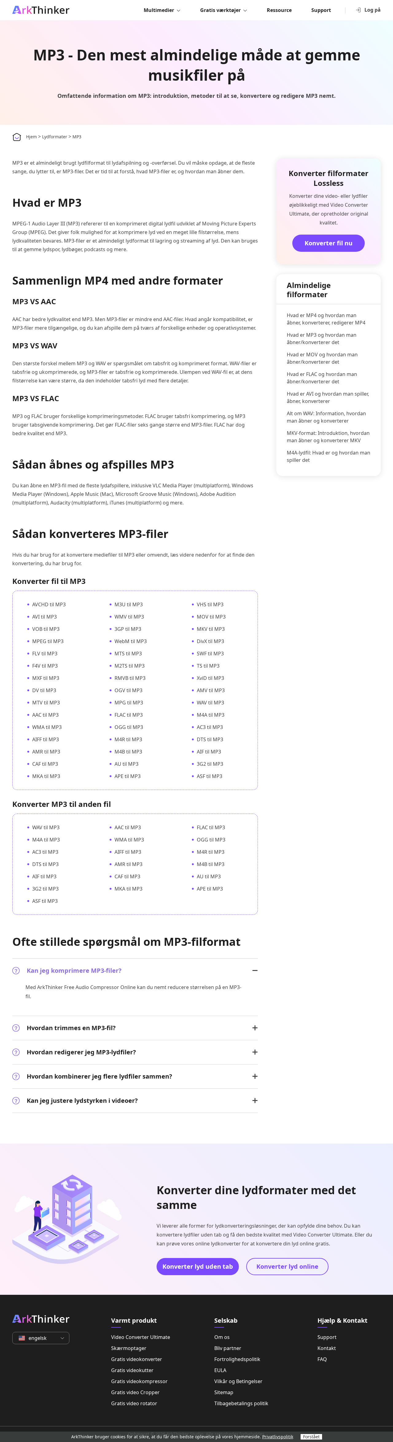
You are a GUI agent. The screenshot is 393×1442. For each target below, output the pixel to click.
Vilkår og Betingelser (238, 1381)
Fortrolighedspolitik (237, 1359)
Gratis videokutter (132, 1370)
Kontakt (326, 1348)
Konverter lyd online (287, 1266)
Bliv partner (227, 1348)
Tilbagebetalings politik (241, 1403)
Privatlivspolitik (277, 1437)
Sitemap (223, 1392)
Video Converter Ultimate (140, 1337)
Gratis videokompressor (139, 1381)
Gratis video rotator (134, 1403)
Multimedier (159, 10)
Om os (222, 1337)
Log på (372, 9)
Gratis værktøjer (220, 10)
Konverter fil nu (328, 243)
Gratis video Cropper (135, 1392)
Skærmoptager (128, 1348)
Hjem (31, 137)
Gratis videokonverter (136, 1359)
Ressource (279, 10)
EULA (220, 1370)
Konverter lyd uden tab (197, 1266)
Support (321, 10)
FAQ (322, 1359)
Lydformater (54, 137)
